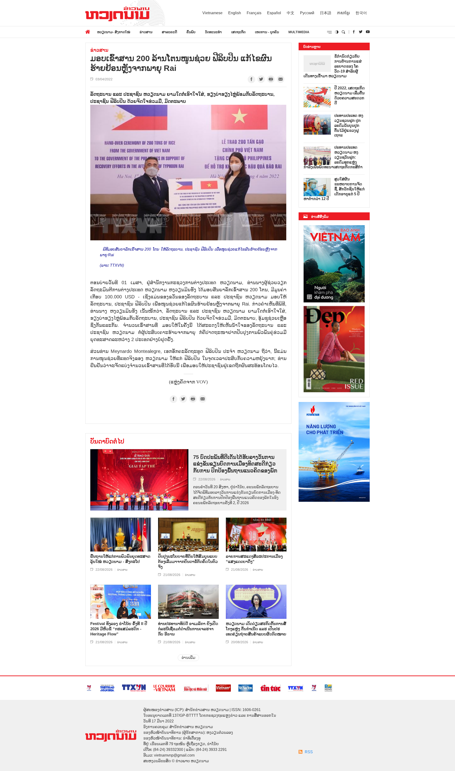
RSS (309, 752)
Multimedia (298, 32)
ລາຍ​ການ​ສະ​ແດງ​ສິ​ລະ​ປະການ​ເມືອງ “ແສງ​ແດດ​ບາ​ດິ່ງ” (254, 559)
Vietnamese (212, 13)
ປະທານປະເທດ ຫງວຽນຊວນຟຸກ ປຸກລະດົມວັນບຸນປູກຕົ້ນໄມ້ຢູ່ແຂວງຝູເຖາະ (348, 125)
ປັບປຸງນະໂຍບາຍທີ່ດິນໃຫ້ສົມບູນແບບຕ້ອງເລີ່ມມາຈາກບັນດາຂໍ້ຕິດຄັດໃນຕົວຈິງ (188, 561)
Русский (307, 13)
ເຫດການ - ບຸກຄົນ (267, 32)
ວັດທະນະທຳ (213, 32)
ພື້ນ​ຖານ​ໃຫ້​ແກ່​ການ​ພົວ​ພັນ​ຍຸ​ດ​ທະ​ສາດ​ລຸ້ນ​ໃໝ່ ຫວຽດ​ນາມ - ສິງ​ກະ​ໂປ (120, 559)
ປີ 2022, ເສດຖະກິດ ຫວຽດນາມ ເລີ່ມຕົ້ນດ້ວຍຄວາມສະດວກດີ (349, 95)
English (234, 13)
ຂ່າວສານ (146, 32)
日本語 (325, 13)
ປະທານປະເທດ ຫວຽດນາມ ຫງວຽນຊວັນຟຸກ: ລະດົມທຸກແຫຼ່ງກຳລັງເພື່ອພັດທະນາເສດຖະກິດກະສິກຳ (333, 157)
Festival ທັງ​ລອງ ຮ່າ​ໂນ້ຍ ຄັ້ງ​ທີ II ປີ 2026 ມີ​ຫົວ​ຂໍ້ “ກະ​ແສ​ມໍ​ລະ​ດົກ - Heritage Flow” (118, 628)
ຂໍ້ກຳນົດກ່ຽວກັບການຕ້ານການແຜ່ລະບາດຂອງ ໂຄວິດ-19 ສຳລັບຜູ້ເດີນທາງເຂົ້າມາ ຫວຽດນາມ (333, 66)
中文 (290, 13)
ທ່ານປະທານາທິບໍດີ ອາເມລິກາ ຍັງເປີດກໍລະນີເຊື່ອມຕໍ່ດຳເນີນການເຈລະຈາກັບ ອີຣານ (188, 628)
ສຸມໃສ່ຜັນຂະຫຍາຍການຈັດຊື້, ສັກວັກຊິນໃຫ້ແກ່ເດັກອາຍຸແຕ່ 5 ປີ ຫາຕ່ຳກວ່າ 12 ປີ (334, 189)
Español (274, 13)
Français (254, 13)
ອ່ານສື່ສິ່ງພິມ (319, 217)
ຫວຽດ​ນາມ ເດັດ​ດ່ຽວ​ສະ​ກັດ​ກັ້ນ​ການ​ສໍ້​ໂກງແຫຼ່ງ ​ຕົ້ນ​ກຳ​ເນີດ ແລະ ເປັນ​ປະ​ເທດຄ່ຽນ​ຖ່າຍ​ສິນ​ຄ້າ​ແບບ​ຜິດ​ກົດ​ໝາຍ (256, 628)
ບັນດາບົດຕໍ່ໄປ (107, 441)
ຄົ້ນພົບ (191, 32)
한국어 (361, 13)
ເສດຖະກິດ (238, 32)
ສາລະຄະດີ (169, 32)
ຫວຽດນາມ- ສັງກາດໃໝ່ (113, 32)
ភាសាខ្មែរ (343, 13)
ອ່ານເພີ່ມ (188, 658)
